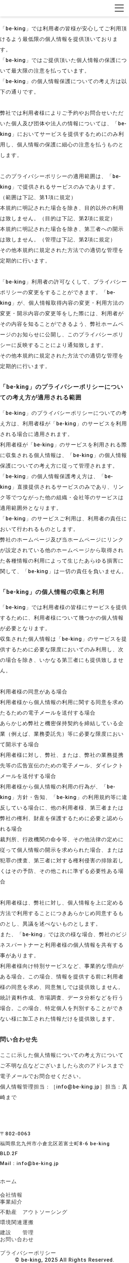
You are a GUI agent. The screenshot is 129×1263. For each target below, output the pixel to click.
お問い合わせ (17, 1239)
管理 (28, 1232)
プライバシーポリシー (28, 1253)
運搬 (28, 1222)
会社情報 (11, 1195)
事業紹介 (11, 1202)
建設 (5, 1232)
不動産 (8, 1212)
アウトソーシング (44, 1212)
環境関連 (11, 1222)
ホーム (8, 1181)
